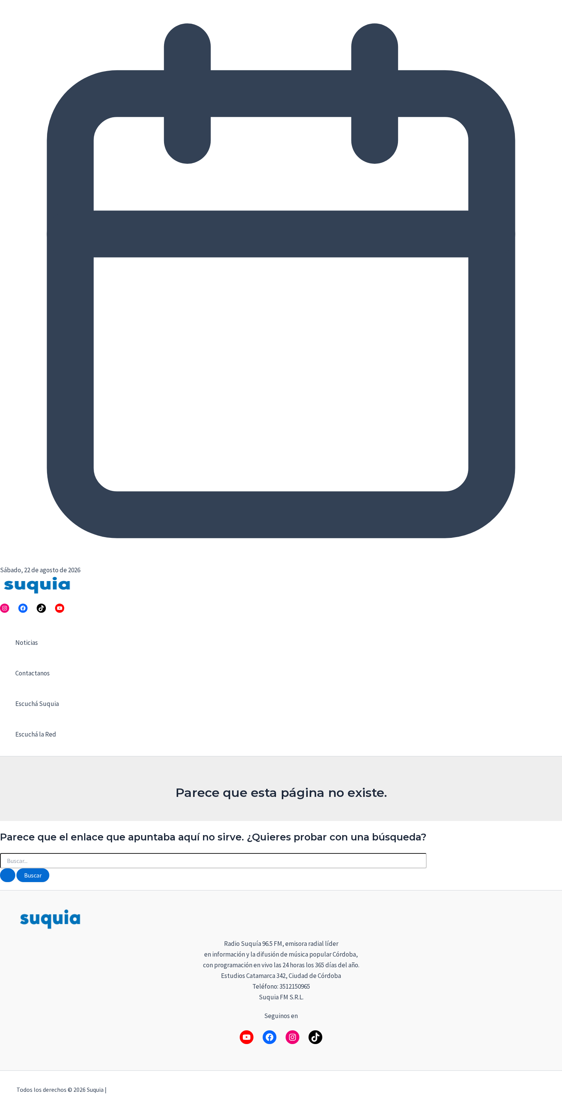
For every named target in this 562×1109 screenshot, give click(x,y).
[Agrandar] (535, 917)
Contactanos (32, 673)
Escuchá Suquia (37, 703)
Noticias (26, 642)
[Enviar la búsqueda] (7, 875)
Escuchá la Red (35, 734)
